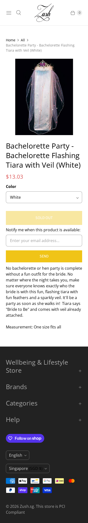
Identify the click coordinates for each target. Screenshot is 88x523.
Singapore (26, 468)
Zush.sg (27, 506)
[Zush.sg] (44, 13)
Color (11, 186)
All (23, 40)
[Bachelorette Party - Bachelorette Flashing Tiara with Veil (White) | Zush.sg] (44, 97)
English (15, 455)
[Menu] (9, 13)
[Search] (18, 13)
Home (10, 40)
